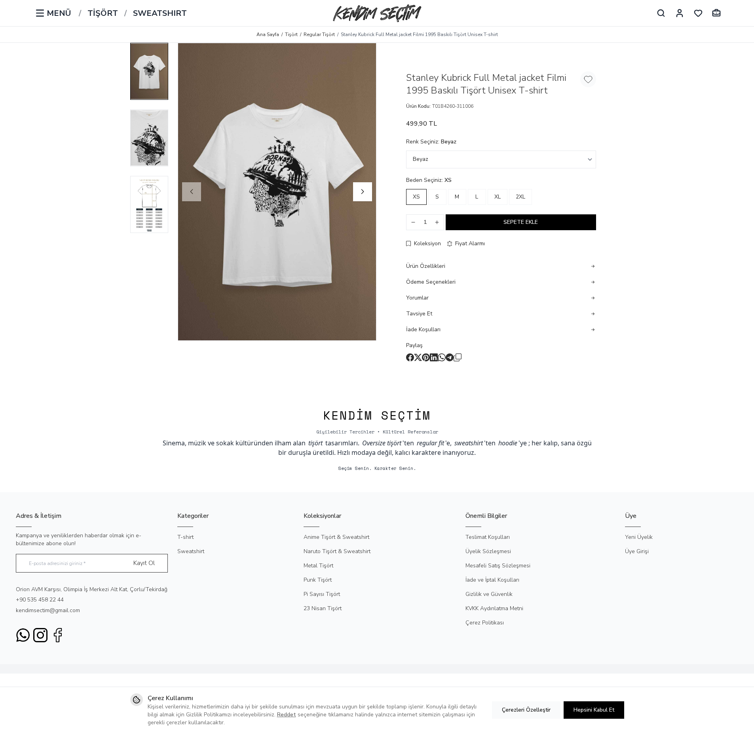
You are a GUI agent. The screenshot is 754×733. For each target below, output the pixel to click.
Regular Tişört (319, 34)
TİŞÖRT (102, 13)
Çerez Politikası (484, 622)
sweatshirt (468, 443)
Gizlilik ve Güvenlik (489, 594)
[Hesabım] (679, 13)
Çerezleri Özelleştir (526, 710)
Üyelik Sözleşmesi (488, 551)
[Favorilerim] (698, 13)
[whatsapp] (442, 357)
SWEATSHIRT (160, 13)
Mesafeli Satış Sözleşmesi (497, 565)
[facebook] (410, 357)
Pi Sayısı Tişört (322, 594)
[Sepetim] (716, 13)
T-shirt (185, 537)
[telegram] (450, 357)
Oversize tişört (381, 443)
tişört (315, 443)
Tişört (291, 34)
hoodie (507, 443)
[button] (191, 191)
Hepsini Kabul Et (594, 710)
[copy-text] (458, 357)
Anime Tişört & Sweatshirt (336, 537)
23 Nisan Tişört (323, 608)
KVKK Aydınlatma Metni (494, 608)
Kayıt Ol (144, 563)
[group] (277, 191)
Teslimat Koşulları (487, 537)
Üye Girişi (637, 551)
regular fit (430, 443)
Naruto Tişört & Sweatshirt (337, 551)
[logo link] (377, 13)
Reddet (286, 714)
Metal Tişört (318, 565)
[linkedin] (434, 357)
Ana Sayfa (267, 34)
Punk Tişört (318, 580)
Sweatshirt (190, 551)
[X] (418, 357)
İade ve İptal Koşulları (492, 580)
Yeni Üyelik (639, 537)
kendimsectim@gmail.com (48, 610)
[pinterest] (426, 357)
